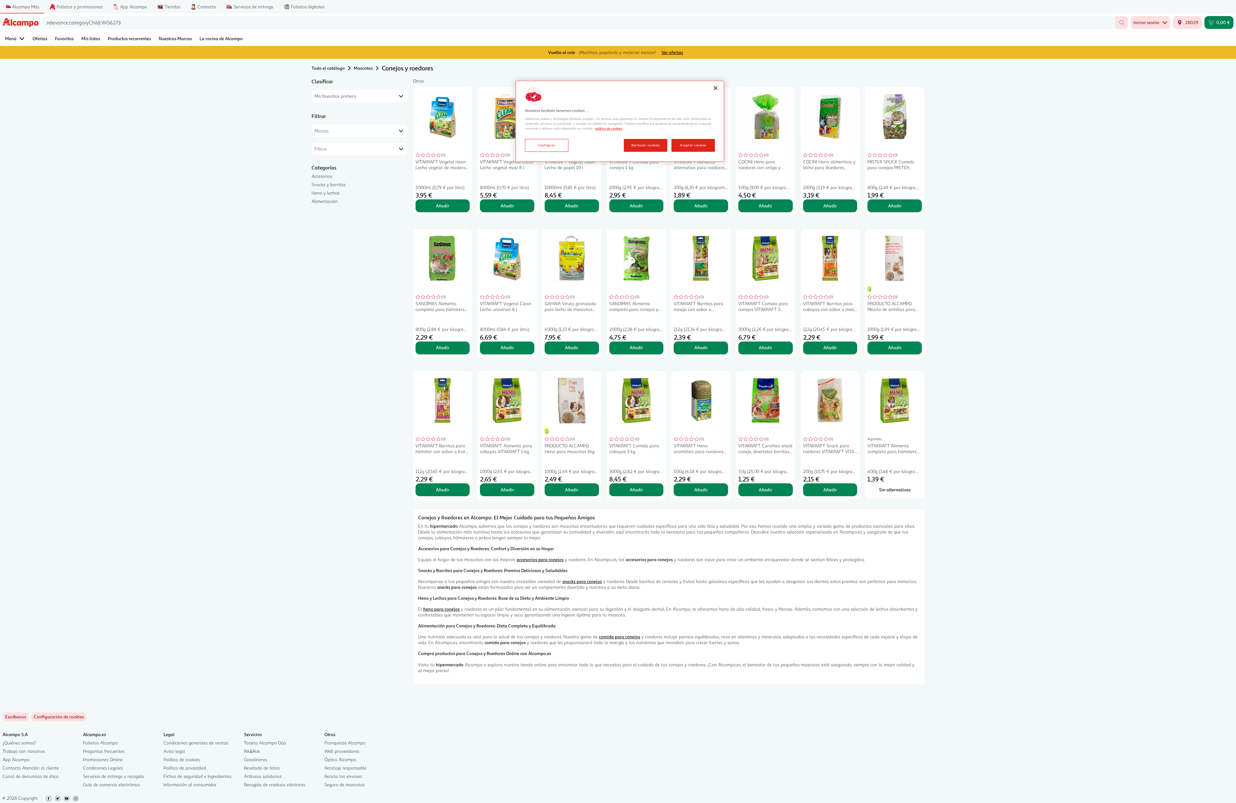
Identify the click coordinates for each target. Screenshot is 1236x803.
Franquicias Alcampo (345, 742)
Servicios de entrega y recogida (113, 776)
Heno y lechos (326, 193)
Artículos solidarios (263, 776)
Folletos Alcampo (100, 742)
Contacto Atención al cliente (31, 768)
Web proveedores (341, 751)
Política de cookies (182, 759)
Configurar (547, 145)
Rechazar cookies (646, 145)
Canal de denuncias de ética (31, 776)
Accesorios (322, 176)
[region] (620, 121)
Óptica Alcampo (340, 759)
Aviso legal (174, 751)
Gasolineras (255, 759)
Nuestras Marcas (175, 38)
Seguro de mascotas (344, 784)
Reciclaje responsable (345, 768)
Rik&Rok (252, 751)
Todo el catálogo (328, 68)
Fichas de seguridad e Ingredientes (197, 776)
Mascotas (363, 68)
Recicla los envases (343, 776)
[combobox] (578, 22)
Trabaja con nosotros (24, 751)
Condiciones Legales (103, 768)
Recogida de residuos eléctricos (274, 784)
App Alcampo (16, 759)
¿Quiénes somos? (19, 742)
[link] (59, 716)
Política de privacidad (185, 768)
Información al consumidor (190, 784)
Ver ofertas (672, 52)
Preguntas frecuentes (104, 751)
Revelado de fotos (262, 768)
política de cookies (608, 128)
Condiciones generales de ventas (196, 742)
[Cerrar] (715, 88)
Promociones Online (103, 759)
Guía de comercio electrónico (111, 784)
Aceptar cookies (693, 145)
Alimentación (325, 201)
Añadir (442, 205)
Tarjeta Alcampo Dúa (265, 742)
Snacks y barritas (329, 184)
